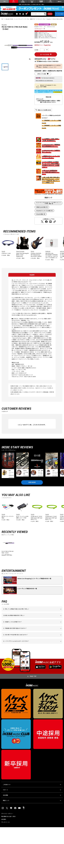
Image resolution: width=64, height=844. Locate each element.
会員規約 (3, 819)
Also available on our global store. (44, 80)
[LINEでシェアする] (50, 221)
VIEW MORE (32, 482)
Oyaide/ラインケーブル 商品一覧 (45, 210)
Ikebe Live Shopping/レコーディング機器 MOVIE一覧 (34, 578)
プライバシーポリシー (7, 813)
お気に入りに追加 (41, 74)
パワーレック (39, 98)
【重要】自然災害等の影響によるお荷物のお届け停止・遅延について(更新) (32, 4)
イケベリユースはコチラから (48, 637)
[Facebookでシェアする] (46, 221)
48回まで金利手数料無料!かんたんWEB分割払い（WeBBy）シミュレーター (49, 66)
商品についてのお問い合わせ (44, 110)
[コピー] (54, 221)
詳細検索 (50, 14)
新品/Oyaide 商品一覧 (42, 207)
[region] (32, 546)
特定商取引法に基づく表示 (8, 816)
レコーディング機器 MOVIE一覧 (27, 588)
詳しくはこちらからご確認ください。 (24, 631)
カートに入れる (44, 54)
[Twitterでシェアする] (42, 221)
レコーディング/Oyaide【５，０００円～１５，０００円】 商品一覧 (48, 203)
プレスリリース (5, 822)
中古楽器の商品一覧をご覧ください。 (35, 624)
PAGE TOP (33, 676)
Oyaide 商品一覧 (41, 214)
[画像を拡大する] (29, 59)
